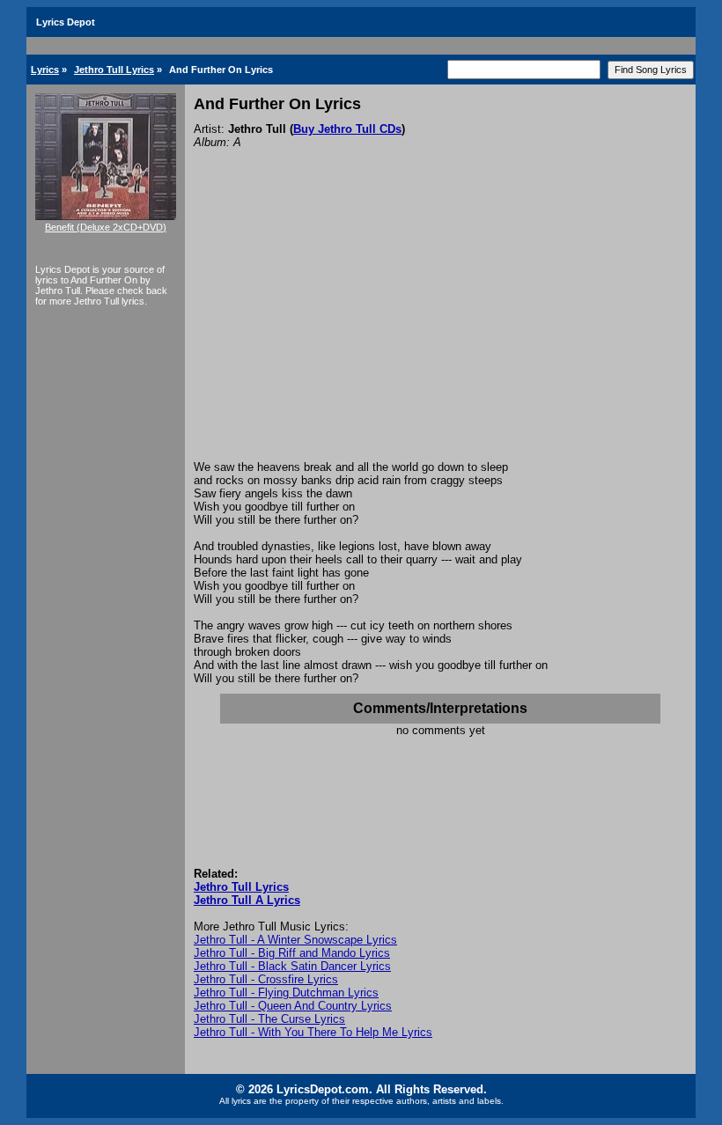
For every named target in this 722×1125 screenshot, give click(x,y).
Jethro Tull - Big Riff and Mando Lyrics (292, 953)
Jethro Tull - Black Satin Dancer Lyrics (292, 966)
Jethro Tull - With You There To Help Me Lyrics (313, 1032)
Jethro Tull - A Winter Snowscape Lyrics (295, 939)
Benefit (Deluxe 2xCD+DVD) (105, 227)
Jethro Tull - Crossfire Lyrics (266, 979)
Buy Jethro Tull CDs (347, 129)
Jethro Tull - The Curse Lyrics (269, 1019)
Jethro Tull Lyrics (114, 69)
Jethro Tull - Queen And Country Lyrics (293, 1005)
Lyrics (45, 69)
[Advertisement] (440, 328)
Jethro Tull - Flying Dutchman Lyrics (286, 992)
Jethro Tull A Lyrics (247, 900)
